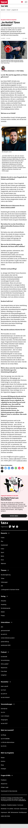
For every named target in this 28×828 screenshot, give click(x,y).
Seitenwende (14, 812)
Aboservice (4, 783)
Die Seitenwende (5, 608)
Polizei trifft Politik (15, 459)
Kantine (3, 761)
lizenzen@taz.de (22, 800)
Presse (3, 615)
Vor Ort (3, 712)
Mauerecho (4, 667)
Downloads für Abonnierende (9, 791)
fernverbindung (5, 660)
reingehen (3, 675)
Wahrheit (3, 563)
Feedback (3, 780)
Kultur (2, 548)
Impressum (4, 812)
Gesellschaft (4, 545)
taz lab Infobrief (5, 697)
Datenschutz (23, 808)
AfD (2, 586)
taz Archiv (3, 746)
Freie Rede (4, 671)
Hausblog (3, 604)
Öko (2, 541)
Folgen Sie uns (4, 526)
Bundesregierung (5, 574)
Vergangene (4, 719)
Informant (17, 808)
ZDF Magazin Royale (13, 396)
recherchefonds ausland (7, 638)
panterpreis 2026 (5, 645)
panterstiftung (5, 641)
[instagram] (17, 527)
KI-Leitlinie (10, 808)
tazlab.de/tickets (21, 460)
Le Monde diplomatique (7, 742)
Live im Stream (5, 716)
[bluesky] (13, 527)
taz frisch (3, 690)
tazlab (21, 457)
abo (2, 627)
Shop (2, 765)
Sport (2, 552)
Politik (2, 537)
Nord (2, 560)
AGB (9, 812)
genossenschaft (5, 630)
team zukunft (4, 686)
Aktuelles (3, 601)
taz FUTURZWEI (5, 738)
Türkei (2, 578)
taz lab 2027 (4, 723)
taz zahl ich (4, 634)
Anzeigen (3, 768)
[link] (3, 10)
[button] (26, 2)
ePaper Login (4, 787)
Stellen (3, 612)
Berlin (2, 556)
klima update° (5, 664)
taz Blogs (3, 735)
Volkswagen (4, 582)
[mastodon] (10, 527)
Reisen (3, 757)
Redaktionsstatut (12, 805)
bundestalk (4, 656)
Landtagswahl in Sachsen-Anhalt (10, 589)
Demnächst (4, 708)
